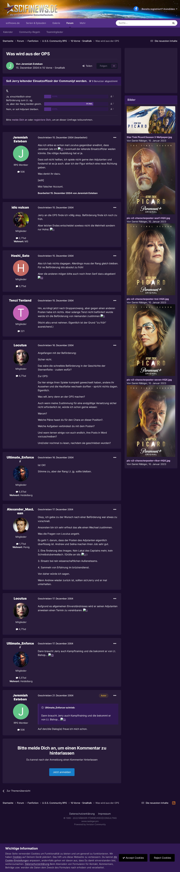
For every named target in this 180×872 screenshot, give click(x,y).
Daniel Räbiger (139, 140)
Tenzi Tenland (20, 300)
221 (22, 331)
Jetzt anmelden (62, 772)
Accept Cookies (134, 857)
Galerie (56, 23)
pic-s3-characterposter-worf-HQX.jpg (148, 218)
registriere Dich (42, 119)
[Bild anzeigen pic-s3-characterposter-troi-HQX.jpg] (151, 259)
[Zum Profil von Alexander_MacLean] (21, 525)
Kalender (8, 32)
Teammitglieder (54, 32)
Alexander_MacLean (20, 511)
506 (22, 171)
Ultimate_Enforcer (20, 459)
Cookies (17, 857)
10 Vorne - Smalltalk (53, 67)
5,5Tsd (22, 491)
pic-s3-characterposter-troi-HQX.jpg (148, 299)
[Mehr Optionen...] (114, 138)
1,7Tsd (22, 543)
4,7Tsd (22, 375)
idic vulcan (20, 207)
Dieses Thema (158, 23)
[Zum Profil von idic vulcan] (21, 220)
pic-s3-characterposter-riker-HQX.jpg (148, 460)
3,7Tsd (22, 286)
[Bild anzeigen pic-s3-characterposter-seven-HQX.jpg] (151, 340)
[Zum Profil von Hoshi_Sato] (21, 268)
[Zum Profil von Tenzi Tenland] (21, 313)
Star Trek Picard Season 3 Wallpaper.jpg (149, 137)
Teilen (88, 65)
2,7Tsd (22, 238)
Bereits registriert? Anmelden (159, 9)
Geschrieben (56, 137)
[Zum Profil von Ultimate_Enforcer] (21, 473)
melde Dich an (19, 119)
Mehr (83, 23)
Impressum (104, 813)
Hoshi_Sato (20, 255)
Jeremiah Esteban (32, 63)
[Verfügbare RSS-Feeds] (173, 803)
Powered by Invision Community (90, 824)
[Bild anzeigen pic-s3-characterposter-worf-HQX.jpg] (151, 178)
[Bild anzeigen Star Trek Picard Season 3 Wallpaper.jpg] (151, 119)
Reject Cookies (162, 857)
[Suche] (173, 23)
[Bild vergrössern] (60, 148)
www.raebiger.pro (90, 821)
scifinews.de (13, 23)
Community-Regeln (29, 32)
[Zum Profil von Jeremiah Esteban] (10, 66)
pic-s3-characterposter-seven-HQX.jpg (149, 379)
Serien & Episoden (36, 23)
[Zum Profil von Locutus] (21, 357)
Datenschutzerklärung (82, 813)
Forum (69, 23)
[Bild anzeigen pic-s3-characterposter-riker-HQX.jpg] (151, 421)
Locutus (20, 345)
